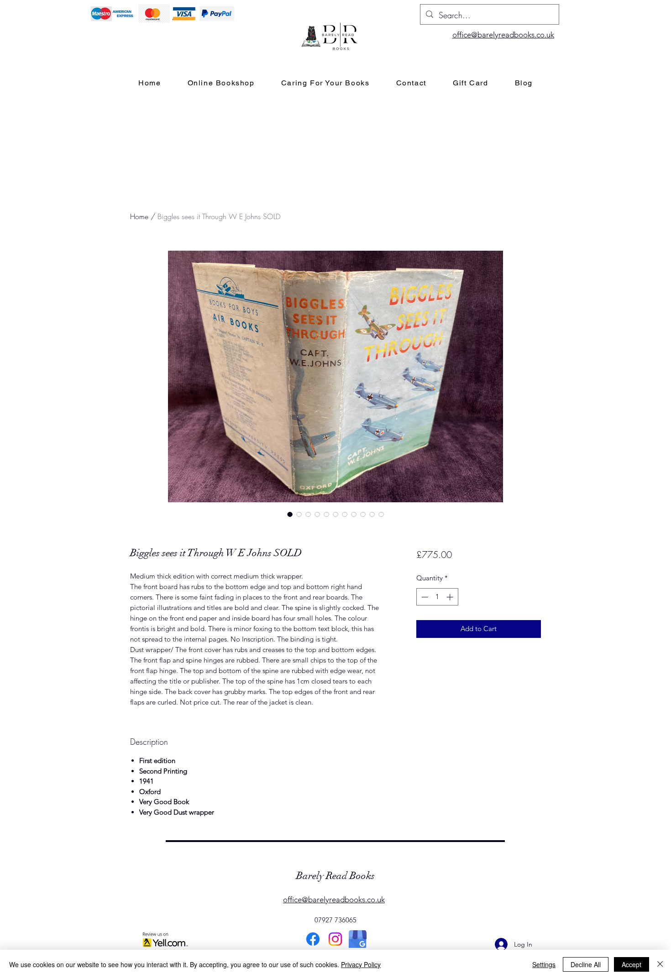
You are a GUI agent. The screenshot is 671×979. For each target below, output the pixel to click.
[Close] (660, 964)
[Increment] (451, 597)
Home (139, 216)
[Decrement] (424, 597)
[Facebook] (313, 939)
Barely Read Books (335, 875)
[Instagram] (335, 939)
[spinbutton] (437, 597)
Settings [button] (544, 964)
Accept (631, 964)
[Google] (358, 939)
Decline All (586, 964)
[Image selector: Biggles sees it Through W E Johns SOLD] (289, 514)
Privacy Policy (361, 964)
